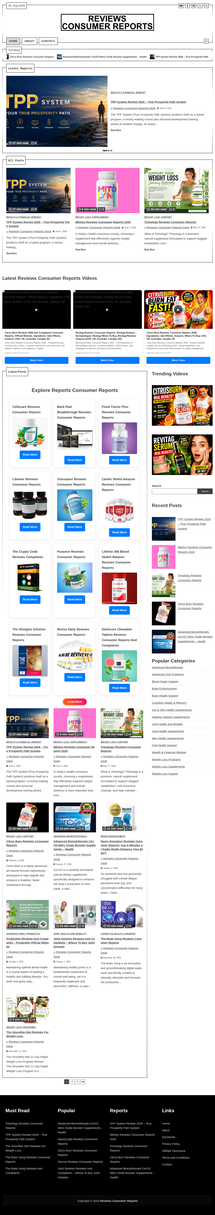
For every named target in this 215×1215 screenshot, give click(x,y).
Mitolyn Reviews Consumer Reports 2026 (177, 56)
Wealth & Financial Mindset (128, 93)
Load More (75, 701)
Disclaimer (168, 1137)
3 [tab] (111, 150)
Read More (116, 130)
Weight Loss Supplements (92, 217)
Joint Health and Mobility (70, 934)
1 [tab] (105, 150)
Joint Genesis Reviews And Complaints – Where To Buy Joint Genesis (74, 942)
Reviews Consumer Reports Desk (134, 108)
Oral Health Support (164, 745)
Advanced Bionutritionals (70, 836)
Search (156, 485)
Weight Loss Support (158, 217)
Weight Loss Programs (21, 1027)
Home (13, 41)
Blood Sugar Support (165, 681)
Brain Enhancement (113, 836)
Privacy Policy (171, 1144)
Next (83, 1081)
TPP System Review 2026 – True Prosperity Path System (115, 56)
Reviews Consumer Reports (119, 1201)
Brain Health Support (165, 695)
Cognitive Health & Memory (118, 934)
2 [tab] (109, 150)
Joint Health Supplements (168, 731)
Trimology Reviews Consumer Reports (170, 222)
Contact (48, 41)
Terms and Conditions (176, 1157)
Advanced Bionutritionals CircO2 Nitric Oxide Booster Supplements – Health (75, 845)
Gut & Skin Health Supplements (172, 710)
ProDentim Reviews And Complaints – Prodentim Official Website (27, 942)
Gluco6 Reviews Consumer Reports (80, 1161)
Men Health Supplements (168, 738)
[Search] (206, 41)
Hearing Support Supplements (171, 717)
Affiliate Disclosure (173, 1150)
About (29, 41)
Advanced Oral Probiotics (23, 934)
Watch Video (36, 360)
